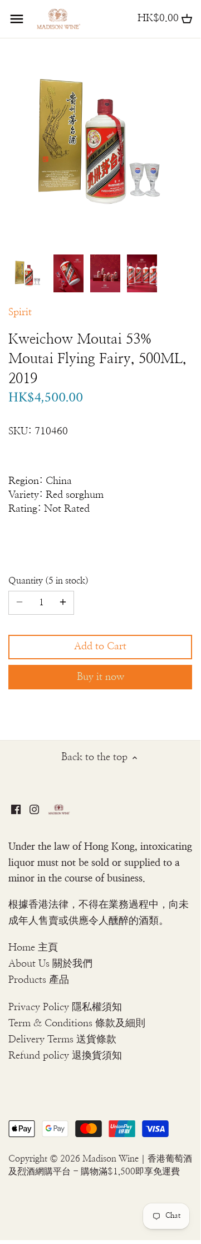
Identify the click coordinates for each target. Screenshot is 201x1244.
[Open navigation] (16, 19)
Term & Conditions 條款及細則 (76, 1023)
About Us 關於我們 (50, 964)
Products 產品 (38, 980)
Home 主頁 (33, 948)
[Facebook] (16, 809)
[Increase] (62, 602)
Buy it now (100, 677)
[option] (27, 273)
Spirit (20, 312)
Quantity (46, 580)
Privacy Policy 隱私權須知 (65, 1007)
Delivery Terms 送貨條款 (62, 1040)
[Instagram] (34, 809)
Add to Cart (100, 646)
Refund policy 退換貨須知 (65, 1056)
